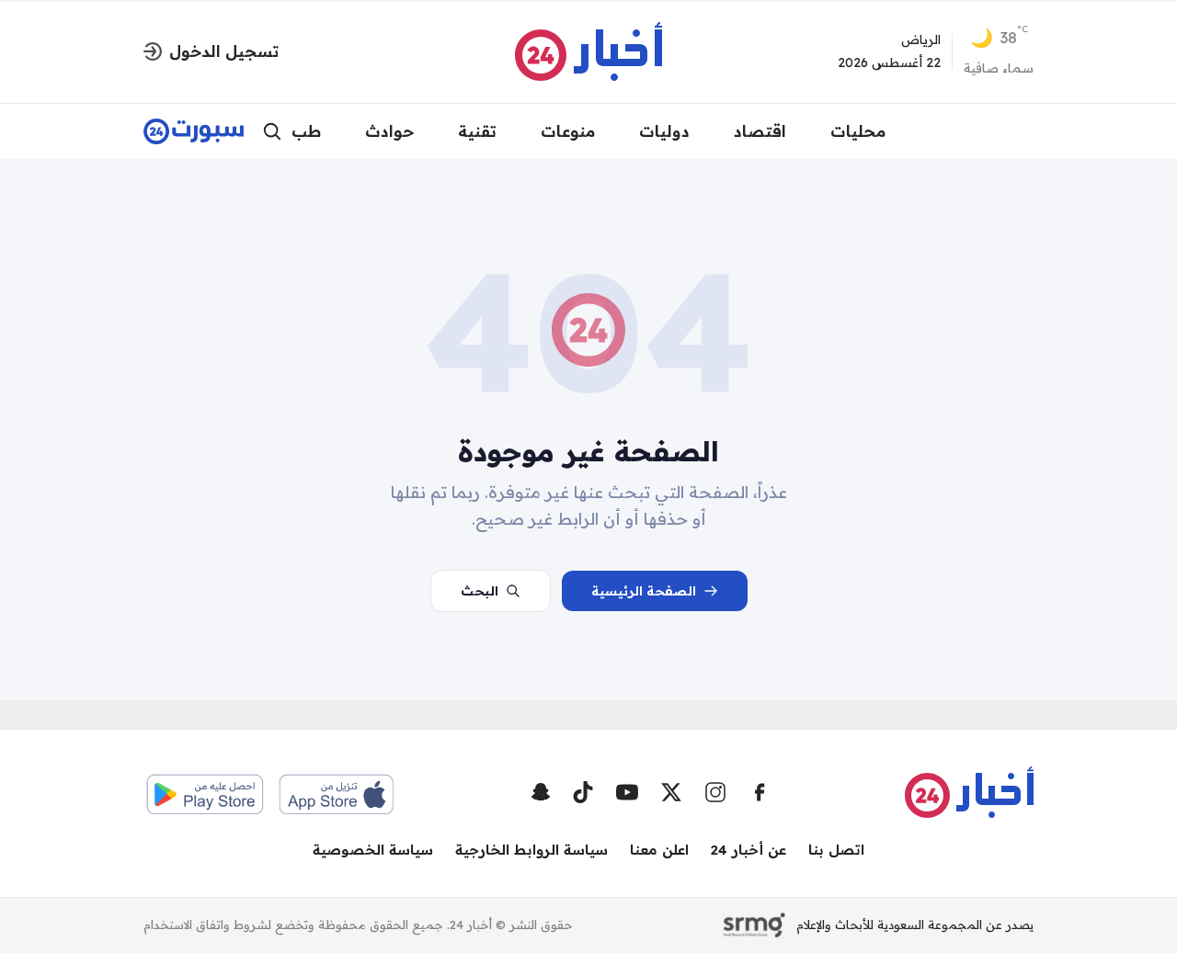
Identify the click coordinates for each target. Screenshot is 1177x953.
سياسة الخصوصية (373, 849)
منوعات (568, 131)
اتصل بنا (836, 849)
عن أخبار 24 (748, 849)
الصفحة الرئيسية (643, 591)
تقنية (477, 131)
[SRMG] (754, 925)
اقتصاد (760, 131)
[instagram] (715, 792)
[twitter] (671, 792)
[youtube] (627, 792)
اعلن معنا (659, 849)
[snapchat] (540, 792)
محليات (858, 131)
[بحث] (272, 131)
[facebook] (759, 792)
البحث (479, 591)
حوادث (389, 131)
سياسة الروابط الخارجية (531, 849)
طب (306, 131)
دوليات (664, 131)
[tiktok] (583, 792)
